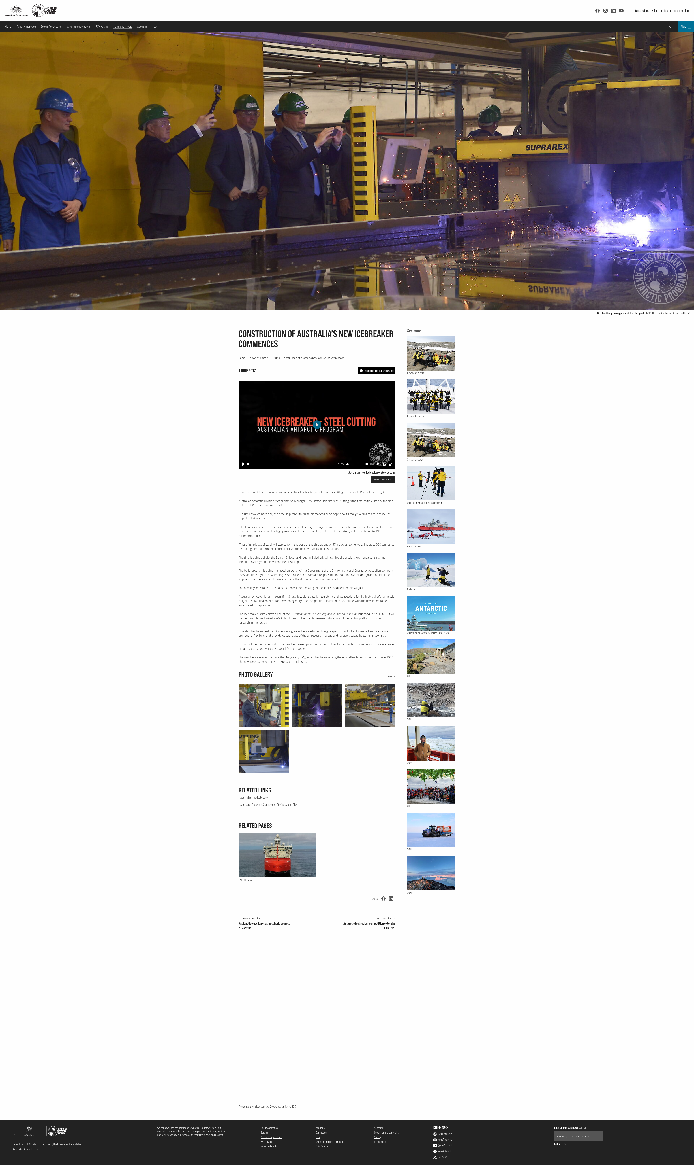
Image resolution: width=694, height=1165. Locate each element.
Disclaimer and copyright (386, 1132)
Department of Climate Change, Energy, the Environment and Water (47, 1144)
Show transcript (383, 479)
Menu (684, 26)
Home (8, 26)
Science (265, 1132)
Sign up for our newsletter (570, 1128)
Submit (558, 1144)
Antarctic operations (79, 26)
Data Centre (322, 1146)
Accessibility (380, 1141)
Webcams (378, 1128)
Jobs (155, 26)
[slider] (292, 464)
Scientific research (51, 26)
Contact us (321, 1132)
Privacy (377, 1137)
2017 (275, 358)
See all (390, 676)
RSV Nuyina (102, 26)
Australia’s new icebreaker (254, 797)
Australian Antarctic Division (27, 1149)
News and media (122, 26)
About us (142, 26)
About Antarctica (26, 26)
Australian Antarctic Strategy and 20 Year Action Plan (268, 805)
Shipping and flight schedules (330, 1141)
